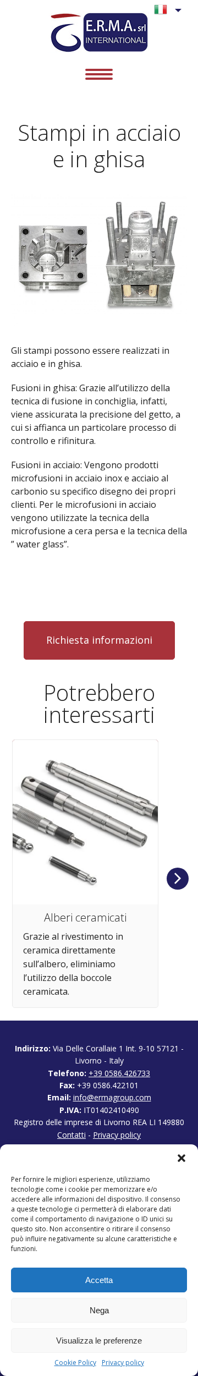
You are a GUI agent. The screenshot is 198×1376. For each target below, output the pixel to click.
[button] (181, 1158)
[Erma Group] (99, 32)
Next (178, 879)
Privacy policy (123, 1362)
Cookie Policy (75, 1362)
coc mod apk (36, 568)
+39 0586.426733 (119, 1073)
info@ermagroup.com (112, 1097)
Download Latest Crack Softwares (80, 592)
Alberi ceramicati (85, 917)
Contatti (71, 1135)
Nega (99, 1310)
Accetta (99, 1280)
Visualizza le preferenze (99, 1340)
